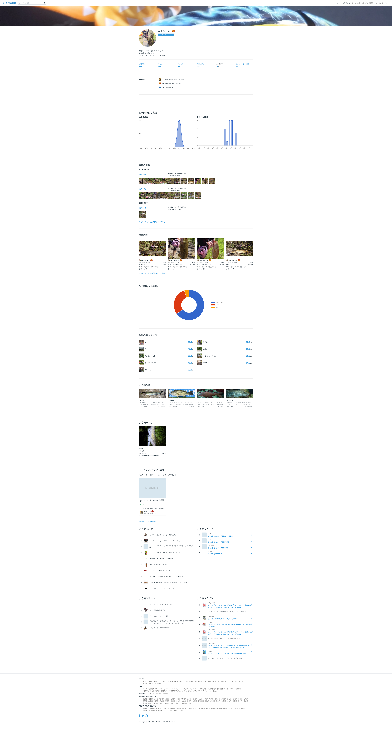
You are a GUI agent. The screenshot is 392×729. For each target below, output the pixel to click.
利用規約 (151, 689)
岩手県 (156, 699)
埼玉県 (200, 699)
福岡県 (150, 703)
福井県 (240, 699)
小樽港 (181, 711)
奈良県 (195, 701)
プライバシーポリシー (162, 689)
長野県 (145, 701)
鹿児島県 (184, 703)
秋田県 (167, 699)
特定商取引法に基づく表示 (151, 691)
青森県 (150, 699)
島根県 (212, 701)
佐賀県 (156, 703)
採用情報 (165, 693)
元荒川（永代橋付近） (144, 455)
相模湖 (145, 708)
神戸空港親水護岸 (204, 708)
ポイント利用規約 (235, 689)
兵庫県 (189, 701)
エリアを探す (162, 681)
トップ (145, 681)
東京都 (211, 699)
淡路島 (195, 708)
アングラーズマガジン (237, 681)
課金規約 (164, 691)
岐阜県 (150, 701)
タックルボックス (382, 3)
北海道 (145, 699)
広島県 (224, 701)
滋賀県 (172, 701)
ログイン (248, 681)
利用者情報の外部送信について (218, 689)
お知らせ (151, 693)
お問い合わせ (213, 691)
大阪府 (184, 701)
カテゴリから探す (367, 3)
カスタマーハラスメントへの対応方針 (194, 689)
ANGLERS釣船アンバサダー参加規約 (180, 691)
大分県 (172, 703)
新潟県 (224, 699)
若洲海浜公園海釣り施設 (219, 708)
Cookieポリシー (176, 689)
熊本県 (167, 703)
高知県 (145, 703)
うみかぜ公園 (152, 708)
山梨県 (246, 699)
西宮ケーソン (162, 711)
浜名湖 (184, 708)
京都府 (178, 701)
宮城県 (161, 699)
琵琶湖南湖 (171, 708)
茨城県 (184, 699)
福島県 (178, 699)
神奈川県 (217, 699)
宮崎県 (178, 703)
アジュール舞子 (173, 711)
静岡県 (156, 701)
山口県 (229, 701)
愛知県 (161, 701)
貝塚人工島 (146, 711)
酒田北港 (242, 708)
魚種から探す (189, 681)
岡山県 (218, 701)
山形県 (172, 699)
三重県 (167, 701)
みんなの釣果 (356, 3)
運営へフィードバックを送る (152, 683)
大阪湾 (189, 708)
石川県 (235, 699)
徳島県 (235, 701)
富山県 (229, 699)
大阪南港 (154, 711)
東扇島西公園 (162, 708)
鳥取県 (207, 701)
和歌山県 (201, 701)
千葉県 (206, 699)
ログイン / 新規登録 (343, 3)
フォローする (166, 35)
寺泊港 (230, 708)
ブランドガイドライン (200, 691)
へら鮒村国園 (155, 455)
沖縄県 (190, 703)
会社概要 (158, 693)
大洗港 (236, 708)
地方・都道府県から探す (176, 681)
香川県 (240, 701)
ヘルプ (145, 689)
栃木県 (189, 699)
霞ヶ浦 (178, 708)
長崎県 (161, 703)
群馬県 (195, 699)
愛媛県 (246, 701)
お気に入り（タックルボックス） (218, 681)
